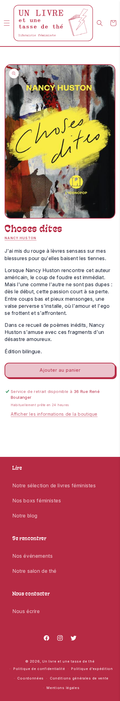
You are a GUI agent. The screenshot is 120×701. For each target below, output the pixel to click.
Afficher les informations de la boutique (54, 414)
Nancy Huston (21, 238)
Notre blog (25, 516)
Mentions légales (62, 688)
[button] (7, 23)
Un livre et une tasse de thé (68, 661)
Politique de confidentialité (39, 669)
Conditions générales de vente (79, 678)
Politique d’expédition (92, 669)
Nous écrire (26, 611)
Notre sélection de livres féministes (54, 485)
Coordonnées (30, 678)
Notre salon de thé (34, 571)
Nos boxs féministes (36, 500)
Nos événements (32, 556)
